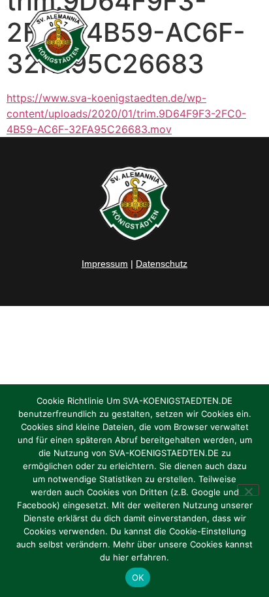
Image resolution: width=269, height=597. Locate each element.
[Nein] (248, 490)
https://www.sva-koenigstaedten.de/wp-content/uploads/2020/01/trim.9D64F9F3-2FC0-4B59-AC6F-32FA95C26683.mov (126, 113)
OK (138, 577)
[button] (243, 41)
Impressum (105, 263)
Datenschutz (161, 263)
